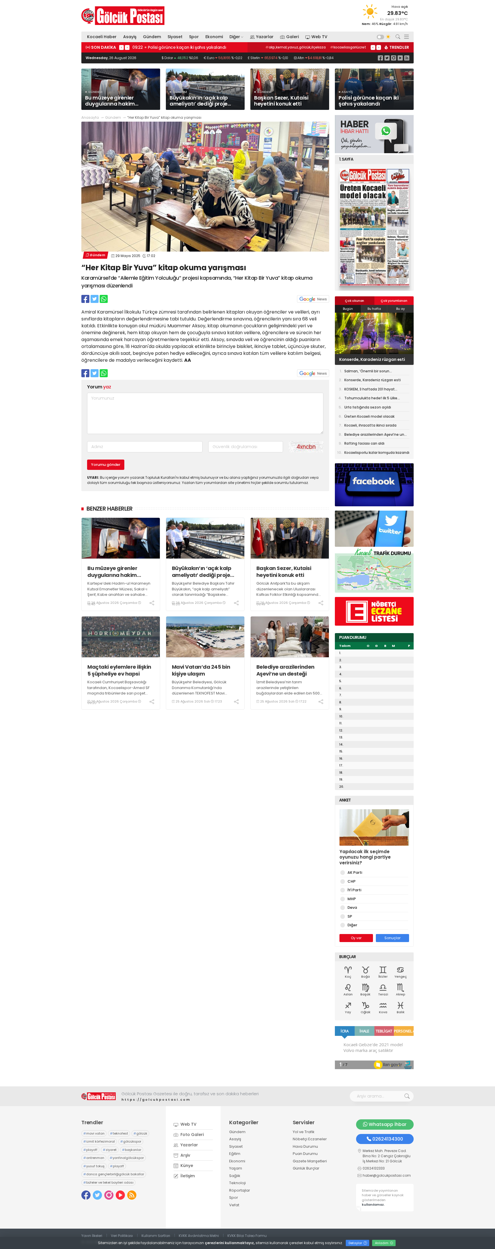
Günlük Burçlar (306, 1168)
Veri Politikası (122, 1235)
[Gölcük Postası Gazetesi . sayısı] (374, 227)
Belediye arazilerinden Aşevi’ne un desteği (285, 670)
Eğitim (234, 1153)
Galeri (292, 37)
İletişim (187, 1176)
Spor (194, 37)
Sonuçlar (392, 937)
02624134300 (387, 1139)
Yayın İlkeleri (91, 1235)
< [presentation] (121, 47)
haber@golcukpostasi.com (387, 1175)
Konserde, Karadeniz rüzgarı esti (372, 380)
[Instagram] (393, 58)
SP (349, 916)
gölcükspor (130, 1141)
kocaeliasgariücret (348, 47)
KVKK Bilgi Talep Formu (247, 1235)
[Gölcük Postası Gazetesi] (122, 16)
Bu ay (400, 308)
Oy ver (356, 937)
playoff (90, 1149)
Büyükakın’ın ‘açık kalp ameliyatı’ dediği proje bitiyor (201, 571)
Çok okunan (354, 300)
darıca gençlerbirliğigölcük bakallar (113, 1174)
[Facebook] (380, 58)
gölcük (140, 1133)
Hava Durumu (305, 1146)
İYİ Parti (354, 890)
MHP (351, 899)
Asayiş (129, 37)
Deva (352, 907)
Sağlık (234, 1175)
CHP (351, 881)
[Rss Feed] (406, 58)
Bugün (348, 308)
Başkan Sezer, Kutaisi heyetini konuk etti (283, 571)
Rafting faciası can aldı (364, 443)
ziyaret (110, 1149)
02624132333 (374, 1168)
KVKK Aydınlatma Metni (199, 1235)
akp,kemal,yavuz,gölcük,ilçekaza (295, 47)
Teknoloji (237, 1183)
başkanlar (131, 1149)
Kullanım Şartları (156, 1235)
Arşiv (184, 1155)
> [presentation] (127, 47)
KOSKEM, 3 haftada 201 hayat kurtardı (368, 359)
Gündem (152, 37)
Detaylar (356, 1243)
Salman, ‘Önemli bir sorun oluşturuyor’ (366, 372)
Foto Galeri (191, 1134)
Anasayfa (90, 117)
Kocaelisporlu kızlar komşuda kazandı (376, 452)
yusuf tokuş (94, 1166)
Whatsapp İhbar (387, 1124)
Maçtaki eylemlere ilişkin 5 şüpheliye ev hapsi (119, 670)
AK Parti (354, 872)
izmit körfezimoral (99, 1141)
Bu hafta (374, 308)
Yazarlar (265, 37)
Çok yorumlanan (394, 300)
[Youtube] (400, 58)
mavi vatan (94, 1133)
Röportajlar (239, 1190)
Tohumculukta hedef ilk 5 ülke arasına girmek (370, 399)
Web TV (319, 37)
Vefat (234, 1205)
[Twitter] (387, 58)
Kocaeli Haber (102, 37)
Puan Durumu (305, 1153)
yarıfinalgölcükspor (127, 1157)
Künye (186, 1165)
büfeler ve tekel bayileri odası (108, 1182)
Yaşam (235, 1168)
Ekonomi (214, 37)
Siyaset (175, 37)
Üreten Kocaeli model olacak (369, 416)
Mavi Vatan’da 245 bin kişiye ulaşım (201, 670)
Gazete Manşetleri (310, 1161)
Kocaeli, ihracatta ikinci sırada (370, 425)
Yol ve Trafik (304, 1132)
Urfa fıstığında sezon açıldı (367, 407)
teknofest (119, 1133)
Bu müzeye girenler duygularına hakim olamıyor (112, 571)
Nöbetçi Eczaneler (310, 1139)
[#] (98, 1096)
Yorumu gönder (105, 464)
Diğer (234, 37)
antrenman (93, 1157)
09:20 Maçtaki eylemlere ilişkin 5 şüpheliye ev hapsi (184, 47)
